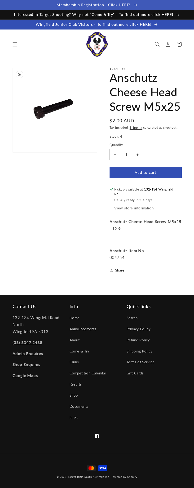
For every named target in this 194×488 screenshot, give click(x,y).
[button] (14, 44)
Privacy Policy (139, 329)
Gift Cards (135, 373)
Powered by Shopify (124, 476)
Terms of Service (141, 362)
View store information (134, 208)
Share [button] (119, 270)
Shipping (136, 127)
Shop (74, 395)
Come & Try (79, 351)
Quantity (116, 145)
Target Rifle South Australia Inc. (89, 476)
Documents (79, 406)
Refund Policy (138, 340)
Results (76, 384)
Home (75, 318)
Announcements (83, 329)
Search (132, 318)
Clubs (74, 362)
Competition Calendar (88, 373)
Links (74, 417)
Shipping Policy (140, 351)
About (75, 340)
